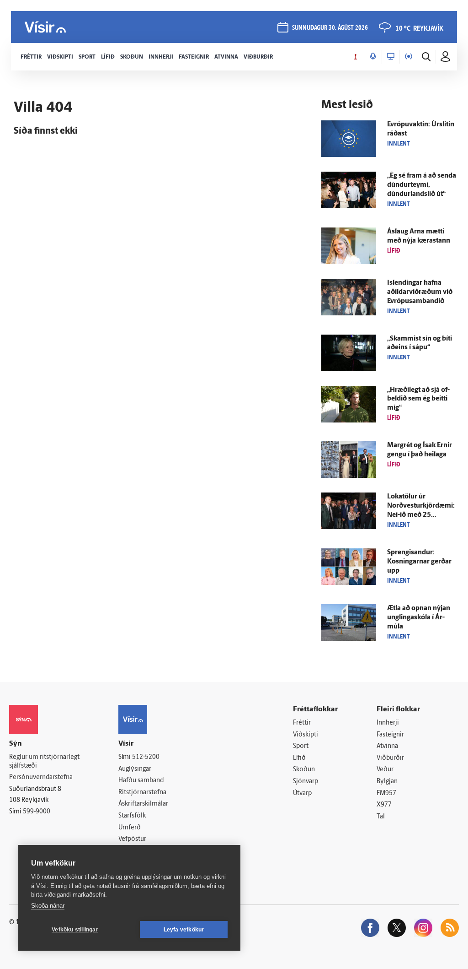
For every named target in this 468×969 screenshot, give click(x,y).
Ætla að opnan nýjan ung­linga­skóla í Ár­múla (418, 617)
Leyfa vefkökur (184, 929)
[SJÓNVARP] (390, 56)
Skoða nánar (47, 905)
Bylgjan (387, 781)
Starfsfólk (132, 815)
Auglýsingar (134, 769)
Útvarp (302, 793)
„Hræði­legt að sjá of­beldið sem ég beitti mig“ (418, 399)
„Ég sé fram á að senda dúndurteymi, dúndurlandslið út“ (421, 185)
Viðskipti (305, 734)
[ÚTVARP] (408, 56)
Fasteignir (390, 734)
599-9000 (36, 811)
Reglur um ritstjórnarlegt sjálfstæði (44, 761)
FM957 (386, 793)
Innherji (388, 723)
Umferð (129, 827)
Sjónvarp (305, 781)
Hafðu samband (141, 780)
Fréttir (302, 723)
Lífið (299, 758)
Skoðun (304, 769)
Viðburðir (390, 758)
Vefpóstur (132, 839)
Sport (300, 746)
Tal (381, 816)
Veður (385, 769)
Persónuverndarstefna (41, 777)
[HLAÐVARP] (373, 56)
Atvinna (387, 746)
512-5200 (146, 757)
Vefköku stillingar (75, 929)
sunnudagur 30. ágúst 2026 (330, 28)
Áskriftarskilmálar (143, 804)
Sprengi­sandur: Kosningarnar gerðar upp (419, 561)
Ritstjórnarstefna (142, 792)
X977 (384, 804)
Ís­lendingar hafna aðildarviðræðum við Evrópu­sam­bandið (419, 292)
